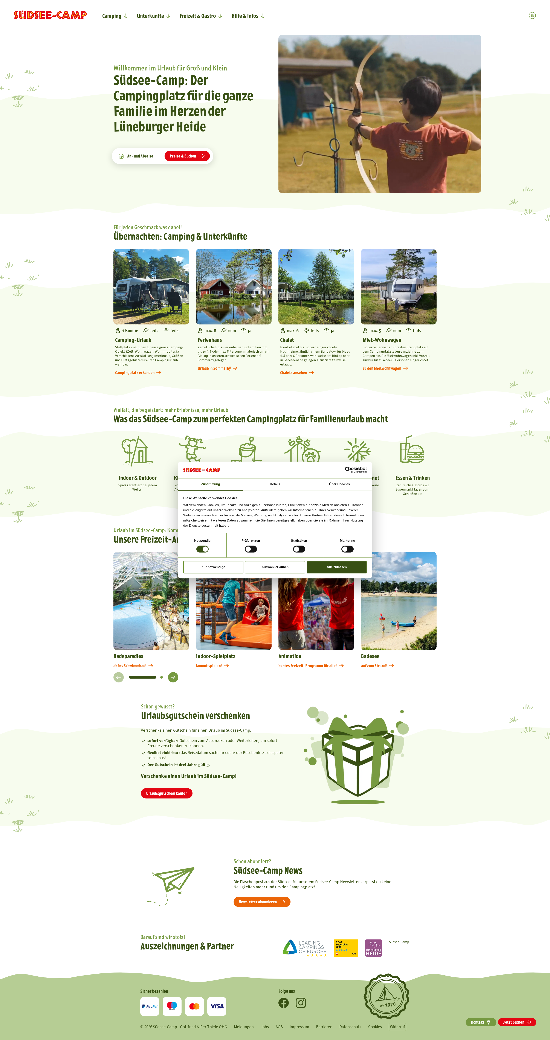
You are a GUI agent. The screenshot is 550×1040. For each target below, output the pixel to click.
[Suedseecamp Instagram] (301, 1003)
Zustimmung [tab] (210, 484)
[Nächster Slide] (173, 677)
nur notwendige (213, 567)
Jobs (265, 1027)
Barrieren (324, 1027)
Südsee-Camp (399, 942)
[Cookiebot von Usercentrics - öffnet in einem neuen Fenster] (348, 470)
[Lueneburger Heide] (373, 947)
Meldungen (244, 1027)
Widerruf (397, 1027)
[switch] (251, 549)
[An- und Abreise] (121, 156)
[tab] (142, 677)
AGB (279, 1027)
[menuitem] (115, 15)
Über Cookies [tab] (339, 484)
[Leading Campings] (305, 947)
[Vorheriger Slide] (118, 677)
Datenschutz (350, 1027)
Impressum (299, 1027)
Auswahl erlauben (275, 567)
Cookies (375, 1027)
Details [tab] (275, 484)
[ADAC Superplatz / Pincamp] (346, 947)
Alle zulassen (337, 567)
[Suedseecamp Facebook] (283, 1003)
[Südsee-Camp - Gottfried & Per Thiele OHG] (50, 14)
